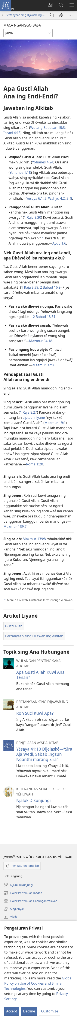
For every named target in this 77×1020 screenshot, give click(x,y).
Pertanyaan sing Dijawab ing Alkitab (25, 15)
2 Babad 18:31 (44, 316)
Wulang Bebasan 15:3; (48, 127)
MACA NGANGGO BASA (22, 25)
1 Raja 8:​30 (32, 217)
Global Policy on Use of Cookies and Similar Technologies (38, 983)
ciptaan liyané (34, 417)
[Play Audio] (52, 15)
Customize (49, 1011)
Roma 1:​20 (34, 464)
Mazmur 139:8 (34, 538)
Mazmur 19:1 (55, 422)
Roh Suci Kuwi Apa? (34, 713)
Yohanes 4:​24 (42, 162)
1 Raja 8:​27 (28, 412)
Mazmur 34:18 (40, 340)
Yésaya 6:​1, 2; (36, 198)
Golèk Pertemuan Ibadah (22, 893)
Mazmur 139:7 (15, 526)
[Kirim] (61, 15)
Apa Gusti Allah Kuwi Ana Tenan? (40, 674)
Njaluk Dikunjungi (33, 800)
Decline (29, 1011)
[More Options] (70, 15)
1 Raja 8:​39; (30, 287)
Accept (11, 1011)
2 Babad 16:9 (50, 287)
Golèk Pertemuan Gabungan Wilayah (30, 901)
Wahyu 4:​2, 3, (58, 198)
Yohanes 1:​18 (20, 172)
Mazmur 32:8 (43, 365)
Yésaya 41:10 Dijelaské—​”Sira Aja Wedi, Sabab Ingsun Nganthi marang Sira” (44, 754)
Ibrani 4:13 (12, 132)
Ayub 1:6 (59, 243)
